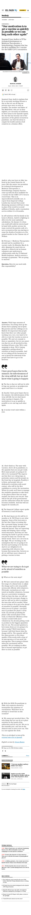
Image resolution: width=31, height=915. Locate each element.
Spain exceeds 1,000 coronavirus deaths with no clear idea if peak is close (20, 775)
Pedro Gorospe (14, 767)
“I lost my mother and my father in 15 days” (19, 765)
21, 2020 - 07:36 (17, 86)
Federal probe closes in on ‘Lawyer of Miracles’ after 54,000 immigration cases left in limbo (15, 867)
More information (5, 785)
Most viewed (5, 876)
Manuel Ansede (15, 83)
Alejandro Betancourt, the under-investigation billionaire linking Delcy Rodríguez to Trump (15, 890)
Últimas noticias (7, 845)
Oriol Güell (14, 778)
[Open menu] (3, 10)
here (24, 789)
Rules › (27, 755)
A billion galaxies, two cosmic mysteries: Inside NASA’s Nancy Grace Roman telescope (15, 861)
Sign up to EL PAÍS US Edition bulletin (13, 748)
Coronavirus (5, 24)
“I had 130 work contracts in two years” (13, 898)
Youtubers (4, 19)
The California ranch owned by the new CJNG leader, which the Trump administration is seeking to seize (16, 881)
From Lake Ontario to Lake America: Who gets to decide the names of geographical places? (15, 856)
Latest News (11, 19)
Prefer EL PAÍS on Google (9, 94)
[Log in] (28, 10)
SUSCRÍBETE (22, 10)
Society (5, 15)
